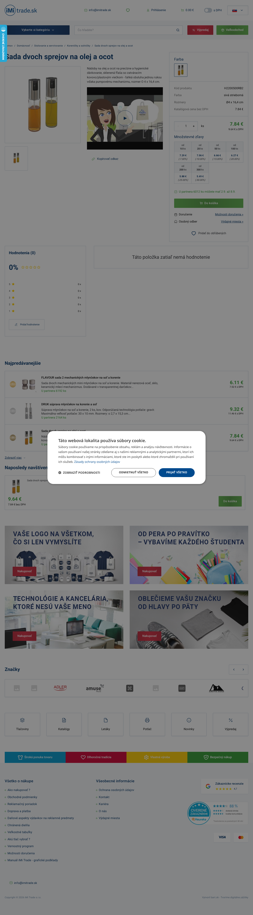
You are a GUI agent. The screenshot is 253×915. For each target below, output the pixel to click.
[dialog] (126, 457)
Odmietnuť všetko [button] (133, 472)
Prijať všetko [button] (176, 472)
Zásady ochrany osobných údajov (97, 462)
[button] (79, 472)
